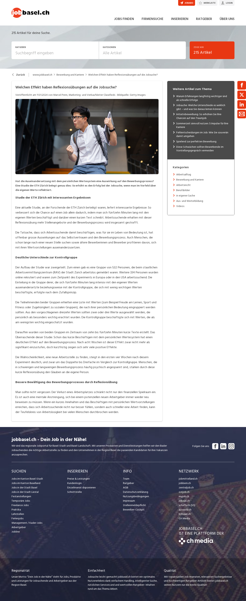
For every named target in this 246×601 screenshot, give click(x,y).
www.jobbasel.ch (42, 75)
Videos (180, 206)
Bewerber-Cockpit (134, 509)
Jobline (16, 531)
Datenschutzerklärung (135, 492)
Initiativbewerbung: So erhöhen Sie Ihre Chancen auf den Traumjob (198, 116)
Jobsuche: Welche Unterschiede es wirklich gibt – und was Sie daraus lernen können (200, 107)
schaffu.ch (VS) (187, 505)
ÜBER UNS (227, 19)
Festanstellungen (21, 496)
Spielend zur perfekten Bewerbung (196, 141)
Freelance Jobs (20, 505)
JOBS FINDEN (124, 19)
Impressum (129, 501)
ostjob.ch (184, 492)
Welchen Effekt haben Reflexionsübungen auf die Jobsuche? (123, 75)
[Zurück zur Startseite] (196, 543)
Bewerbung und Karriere (70, 75)
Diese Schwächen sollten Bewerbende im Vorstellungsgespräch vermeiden (200, 149)
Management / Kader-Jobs (27, 523)
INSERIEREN (179, 19)
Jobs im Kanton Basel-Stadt (27, 479)
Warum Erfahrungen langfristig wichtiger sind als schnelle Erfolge (201, 98)
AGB (125, 487)
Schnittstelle (74, 492)
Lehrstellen (18, 514)
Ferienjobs (17, 518)
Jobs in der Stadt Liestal (25, 492)
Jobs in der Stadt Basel (24, 487)
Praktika (16, 509)
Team (126, 479)
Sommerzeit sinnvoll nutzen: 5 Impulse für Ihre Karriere (202, 125)
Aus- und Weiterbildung (189, 201)
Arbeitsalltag (183, 174)
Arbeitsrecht (183, 185)
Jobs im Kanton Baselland (26, 483)
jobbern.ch (185, 483)
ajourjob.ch (185, 509)
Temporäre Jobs (21, 501)
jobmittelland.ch (188, 479)
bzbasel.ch (185, 514)
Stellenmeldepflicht (134, 505)
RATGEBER (204, 19)
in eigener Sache (185, 195)
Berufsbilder (183, 190)
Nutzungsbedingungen (136, 496)
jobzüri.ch (184, 501)
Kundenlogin (74, 483)
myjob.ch (184, 496)
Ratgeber (128, 483)
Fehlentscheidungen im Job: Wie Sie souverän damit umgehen (202, 134)
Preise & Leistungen (78, 479)
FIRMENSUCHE (152, 19)
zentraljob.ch (186, 487)
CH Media (184, 518)
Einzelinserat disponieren (81, 487)
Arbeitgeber (19, 527)
